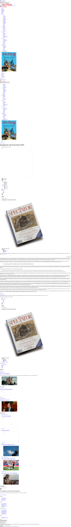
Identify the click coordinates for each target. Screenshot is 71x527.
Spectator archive (4, 512)
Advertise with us (4, 498)
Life (2, 38)
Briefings (3, 11)
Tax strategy (3, 505)
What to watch (5, 108)
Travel (4, 41)
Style (4, 43)
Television (4, 105)
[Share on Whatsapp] (3, 192)
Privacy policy (3, 504)
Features (4, 46)
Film (3, 34)
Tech (2, 75)
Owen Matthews (2, 387)
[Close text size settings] (2, 180)
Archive (3, 13)
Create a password (2, 522)
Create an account (2, 520)
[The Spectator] (7, 5)
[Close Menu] (0, 79)
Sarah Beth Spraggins (3, 398)
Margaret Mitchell (2, 372)
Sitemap (3, 507)
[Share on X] (3, 301)
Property (4, 110)
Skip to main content (2, 0)
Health (4, 44)
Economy (4, 30)
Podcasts (3, 10)
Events (4, 23)
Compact (6, 185)
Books (4, 33)
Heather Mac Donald (4, 414)
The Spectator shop (4, 511)
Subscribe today (4, 517)
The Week (4, 45)
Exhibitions (4, 102)
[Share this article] (2, 193)
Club (4, 24)
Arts (3, 32)
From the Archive (4, 364)
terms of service (12, 526)
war (2, 367)
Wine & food (5, 40)
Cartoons (4, 50)
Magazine (4, 18)
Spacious (7, 188)
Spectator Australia (4, 510)
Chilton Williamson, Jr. (5, 457)
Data (4, 29)
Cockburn (4, 16)
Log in (6, 520)
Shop (2, 14)
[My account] (14, 5)
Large (6, 184)
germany (3, 365)
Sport (4, 111)
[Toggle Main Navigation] (1, 5)
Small (6, 181)
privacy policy (17, 526)
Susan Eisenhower (2, 294)
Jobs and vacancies (4, 506)
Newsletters (4, 19)
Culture (4, 17)
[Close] (1, 489)
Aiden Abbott (3, 471)
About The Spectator (4, 503)
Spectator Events (4, 513)
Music (4, 35)
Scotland (4, 99)
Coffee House (3, 26)
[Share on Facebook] (3, 300)
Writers (2, 9)
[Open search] (0, 78)
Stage (4, 37)
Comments (4, 189)
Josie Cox (3, 428)
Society (4, 28)
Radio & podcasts (5, 36)
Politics (4, 15)
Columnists (4, 47)
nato (2, 366)
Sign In (13, 5)
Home (2, 8)
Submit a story (3, 499)
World (4, 97)
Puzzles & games (5, 119)
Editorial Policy (4, 500)
